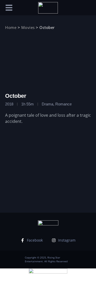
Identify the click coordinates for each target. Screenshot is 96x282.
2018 (9, 104)
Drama (47, 104)
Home (10, 27)
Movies (28, 27)
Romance (63, 104)
